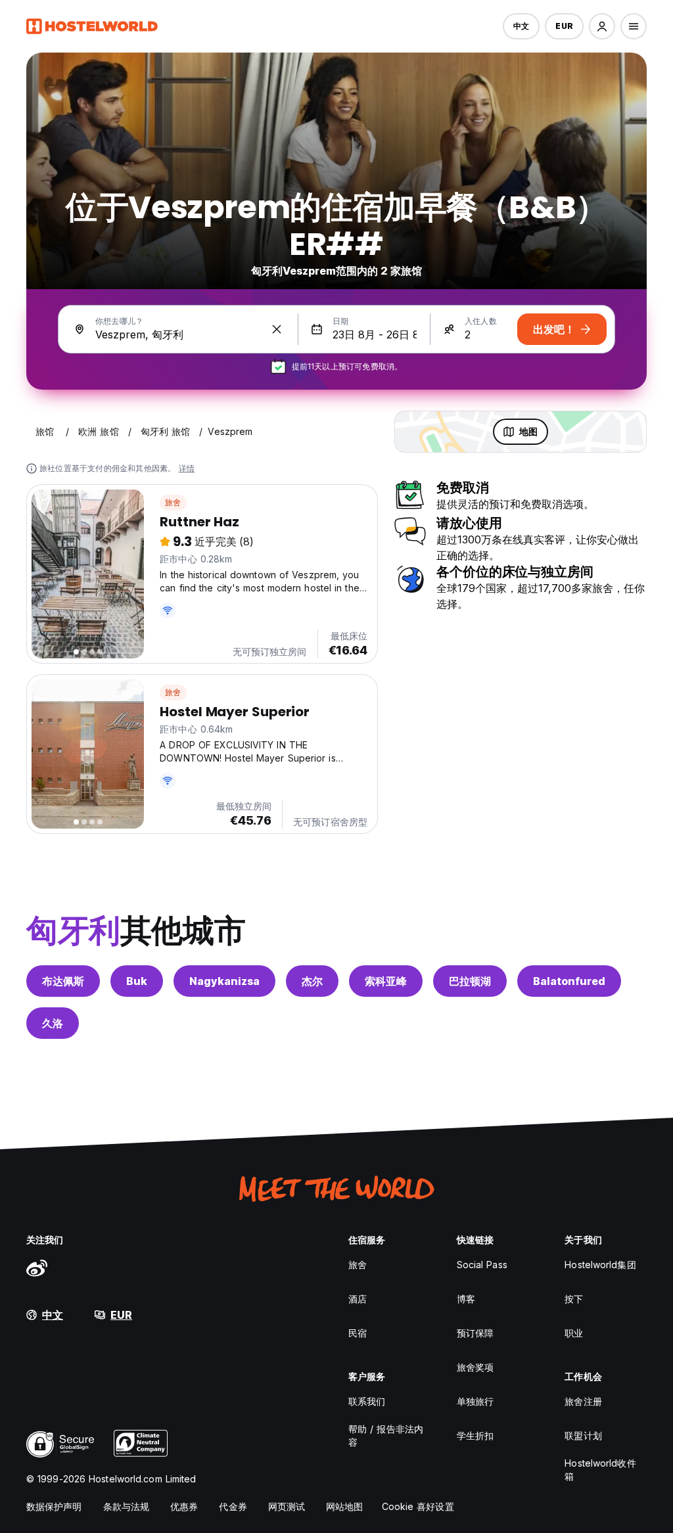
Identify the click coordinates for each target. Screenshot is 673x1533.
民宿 (357, 1333)
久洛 (52, 1023)
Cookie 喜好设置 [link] (418, 1506)
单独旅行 (475, 1401)
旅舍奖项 (475, 1367)
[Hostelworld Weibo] (36, 1267)
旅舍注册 (583, 1401)
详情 (187, 468)
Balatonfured (569, 981)
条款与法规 (126, 1506)
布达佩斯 (63, 981)
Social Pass (482, 1264)
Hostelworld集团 (600, 1264)
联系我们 (366, 1401)
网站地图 (344, 1506)
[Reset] (276, 329)
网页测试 (286, 1506)
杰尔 (312, 981)
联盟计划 (583, 1435)
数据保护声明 (54, 1506)
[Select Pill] (602, 26)
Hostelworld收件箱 (600, 1469)
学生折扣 (475, 1435)
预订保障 (475, 1333)
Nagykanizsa (224, 981)
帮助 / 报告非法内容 (385, 1435)
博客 (466, 1298)
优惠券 (184, 1506)
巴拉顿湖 (470, 981)
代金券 (232, 1506)
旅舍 (173, 502)
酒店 (357, 1298)
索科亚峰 (386, 981)
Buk (136, 981)
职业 (574, 1333)
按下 (574, 1298)
